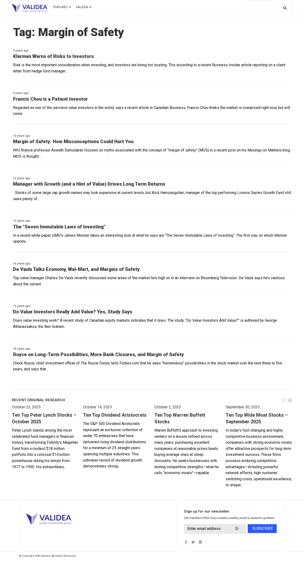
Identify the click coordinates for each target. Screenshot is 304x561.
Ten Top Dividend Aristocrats (115, 415)
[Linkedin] (200, 542)
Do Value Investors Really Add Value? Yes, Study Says (72, 312)
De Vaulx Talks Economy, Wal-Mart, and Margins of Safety (76, 269)
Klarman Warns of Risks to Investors (53, 56)
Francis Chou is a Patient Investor (50, 99)
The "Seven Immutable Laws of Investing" (59, 227)
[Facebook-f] (186, 542)
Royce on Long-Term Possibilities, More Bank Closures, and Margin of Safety (98, 354)
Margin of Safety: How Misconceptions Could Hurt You (73, 141)
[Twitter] (193, 542)
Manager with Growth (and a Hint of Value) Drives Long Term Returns (89, 184)
